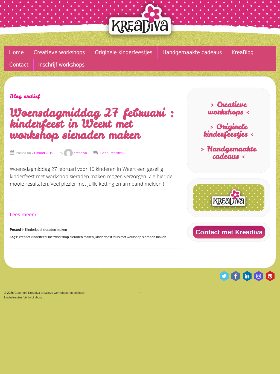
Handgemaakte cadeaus (192, 52)
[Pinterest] (270, 276)
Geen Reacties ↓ (112, 153)
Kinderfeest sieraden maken (46, 230)
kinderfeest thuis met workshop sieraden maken (130, 237)
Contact (18, 65)
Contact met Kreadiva (229, 232)
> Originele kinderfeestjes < (228, 130)
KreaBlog (242, 52)
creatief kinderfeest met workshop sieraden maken (56, 237)
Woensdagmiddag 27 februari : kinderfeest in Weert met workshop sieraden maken (92, 123)
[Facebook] (235, 276)
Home (16, 52)
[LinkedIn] (247, 276)
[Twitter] (224, 276)
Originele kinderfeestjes (123, 52)
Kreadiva (80, 153)
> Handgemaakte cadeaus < (228, 152)
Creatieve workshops (59, 52)
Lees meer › (23, 214)
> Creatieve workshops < (228, 108)
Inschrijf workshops (61, 65)
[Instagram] (258, 276)
